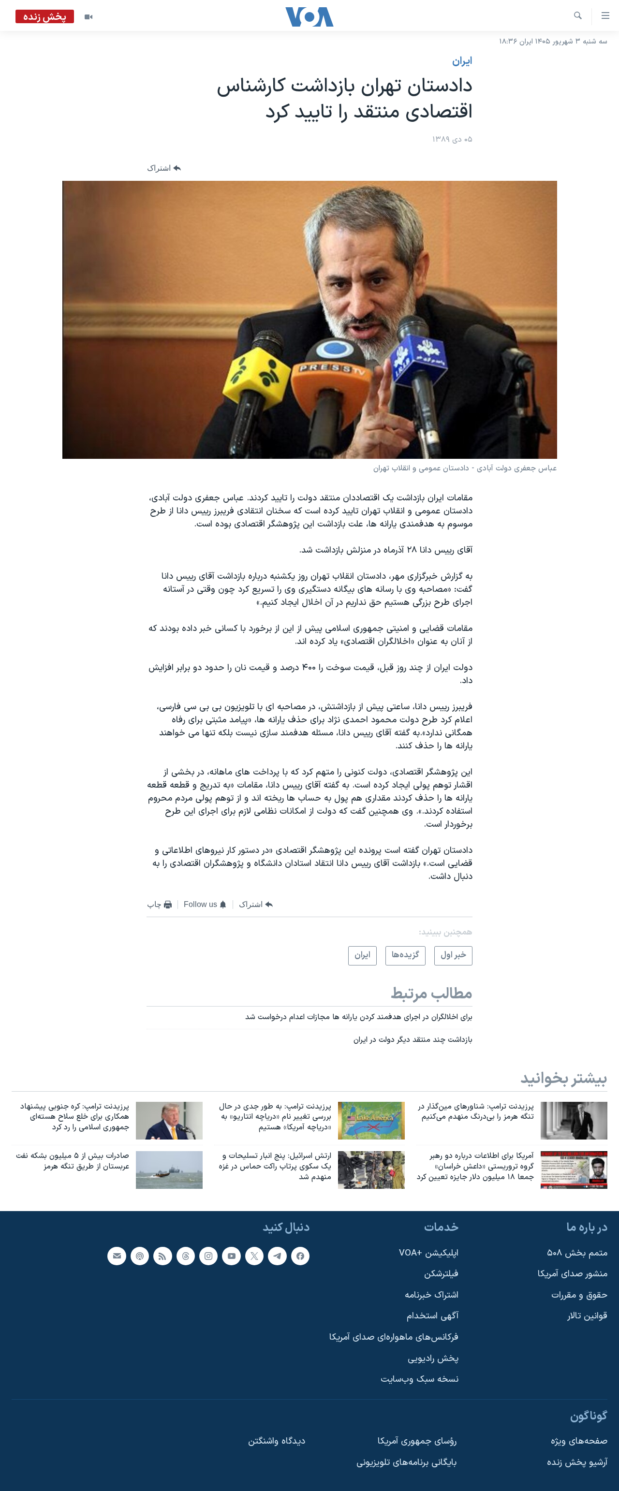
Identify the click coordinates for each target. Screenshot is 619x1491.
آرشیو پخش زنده (577, 1462)
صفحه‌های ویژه (579, 1441)
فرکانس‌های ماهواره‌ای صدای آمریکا (393, 1337)
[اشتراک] (116, 1255)
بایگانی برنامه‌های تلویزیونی (406, 1462)
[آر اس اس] (162, 1255)
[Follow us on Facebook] (300, 1255)
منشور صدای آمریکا (572, 1274)
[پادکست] (140, 1255)
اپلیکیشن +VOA (428, 1252)
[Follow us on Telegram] (277, 1255)
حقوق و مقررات (579, 1295)
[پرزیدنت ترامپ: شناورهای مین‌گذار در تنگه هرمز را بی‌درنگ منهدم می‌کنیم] (574, 1121)
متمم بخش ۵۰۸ (577, 1252)
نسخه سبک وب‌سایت (419, 1379)
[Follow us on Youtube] (231, 1255)
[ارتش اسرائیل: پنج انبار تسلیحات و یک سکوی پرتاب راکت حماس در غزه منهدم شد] (371, 1170)
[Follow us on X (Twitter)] (254, 1255)
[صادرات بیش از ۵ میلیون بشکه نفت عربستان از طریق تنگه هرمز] (169, 1170)
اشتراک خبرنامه (431, 1295)
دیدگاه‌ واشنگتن (276, 1441)
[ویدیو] (88, 17)
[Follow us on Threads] (186, 1255)
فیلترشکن (441, 1274)
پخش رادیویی (433, 1358)
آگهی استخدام (432, 1316)
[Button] (164, 168)
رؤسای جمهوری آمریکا (417, 1441)
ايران (462, 61)
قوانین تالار (587, 1316)
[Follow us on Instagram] (208, 1255)
